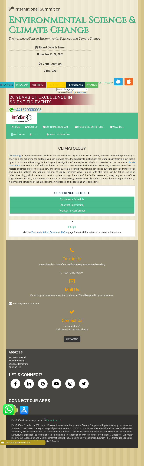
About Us (32, 127)
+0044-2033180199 (73, 272)
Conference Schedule (72, 199)
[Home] (21, 118)
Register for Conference (72, 210)
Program (22, 84)
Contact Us (72, 339)
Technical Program (56, 127)
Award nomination (59, 134)
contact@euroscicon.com (26, 303)
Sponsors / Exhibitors (90, 127)
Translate (81, 92)
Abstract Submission (72, 205)
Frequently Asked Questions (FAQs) (49, 232)
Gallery (18, 134)
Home (17, 127)
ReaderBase (75, 84)
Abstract (38, 84)
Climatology (15, 155)
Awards (92, 84)
